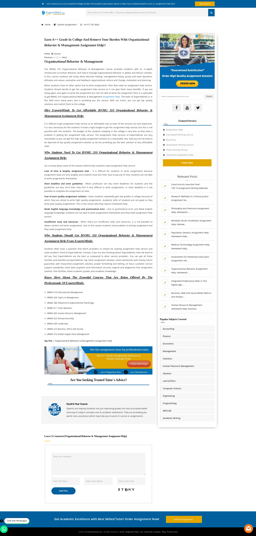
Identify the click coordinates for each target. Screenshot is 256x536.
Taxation (167, 373)
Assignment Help (111, 96)
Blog (163, 532)
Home (48, 24)
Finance (167, 336)
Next (64, 57)
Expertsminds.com (95, 532)
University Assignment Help (179, 154)
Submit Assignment (67, 24)
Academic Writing (171, 418)
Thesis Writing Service (177, 149)
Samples (157, 532)
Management (169, 351)
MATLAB (167, 410)
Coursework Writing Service (179, 134)
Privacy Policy (172, 532)
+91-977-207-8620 (90, 25)
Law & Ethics (169, 380)
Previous (48, 57)
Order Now (187, 162)
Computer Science (172, 388)
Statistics (167, 358)
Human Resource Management (178, 366)
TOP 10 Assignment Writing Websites (189, 188)
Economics (168, 343)
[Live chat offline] (248, 528)
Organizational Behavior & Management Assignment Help (83, 340)
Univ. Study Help (146, 532)
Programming (170, 403)
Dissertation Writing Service (179, 144)
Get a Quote (205, 4)
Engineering (169, 395)
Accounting (168, 328)
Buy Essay (171, 139)
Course (57, 53)
